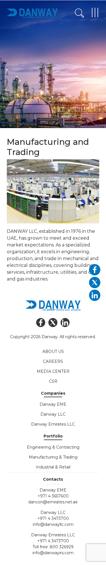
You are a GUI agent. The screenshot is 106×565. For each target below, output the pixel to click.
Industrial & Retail (53, 467)
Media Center (53, 371)
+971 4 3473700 (53, 518)
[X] (53, 322)
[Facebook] (41, 322)
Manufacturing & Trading (53, 457)
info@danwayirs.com (53, 552)
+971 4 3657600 (53, 496)
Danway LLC (53, 414)
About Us (53, 351)
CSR (53, 381)
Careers (53, 361)
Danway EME (53, 404)
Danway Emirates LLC (53, 424)
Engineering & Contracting (53, 447)
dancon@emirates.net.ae (53, 502)
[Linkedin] (65, 322)
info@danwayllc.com (53, 524)
